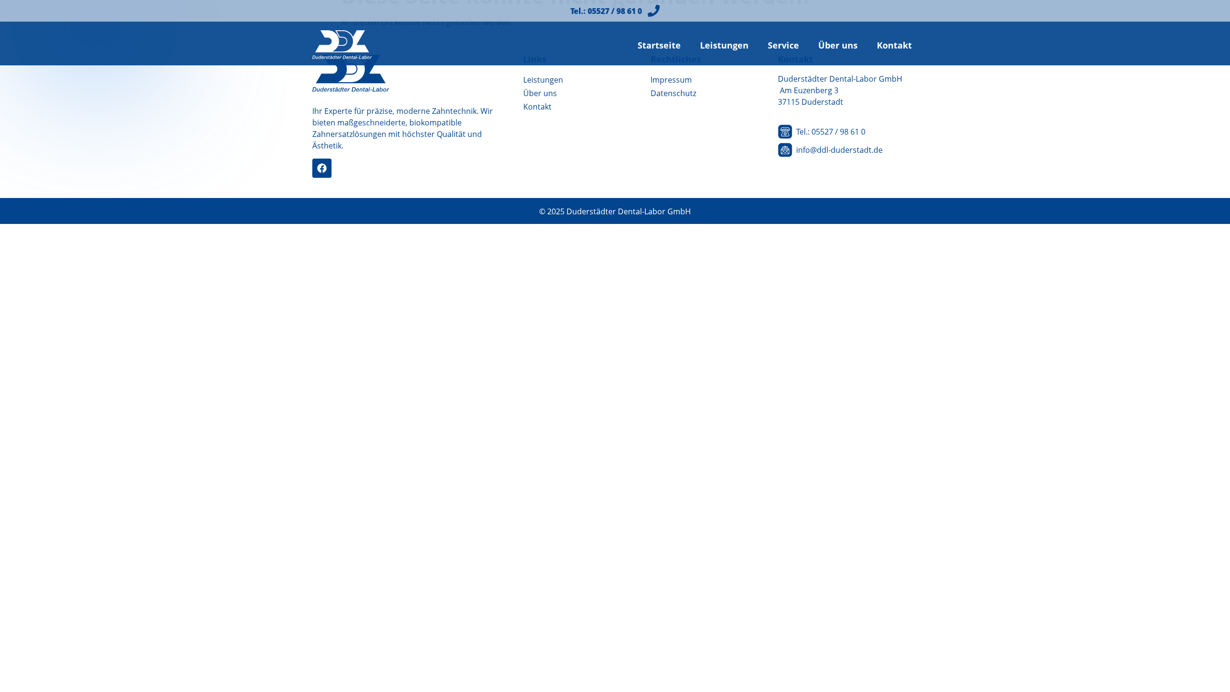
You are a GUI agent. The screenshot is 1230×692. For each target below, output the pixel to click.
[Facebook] (322, 168)
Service (783, 45)
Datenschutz (673, 93)
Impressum (671, 79)
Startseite (659, 45)
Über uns (838, 45)
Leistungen (724, 45)
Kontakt (894, 45)
